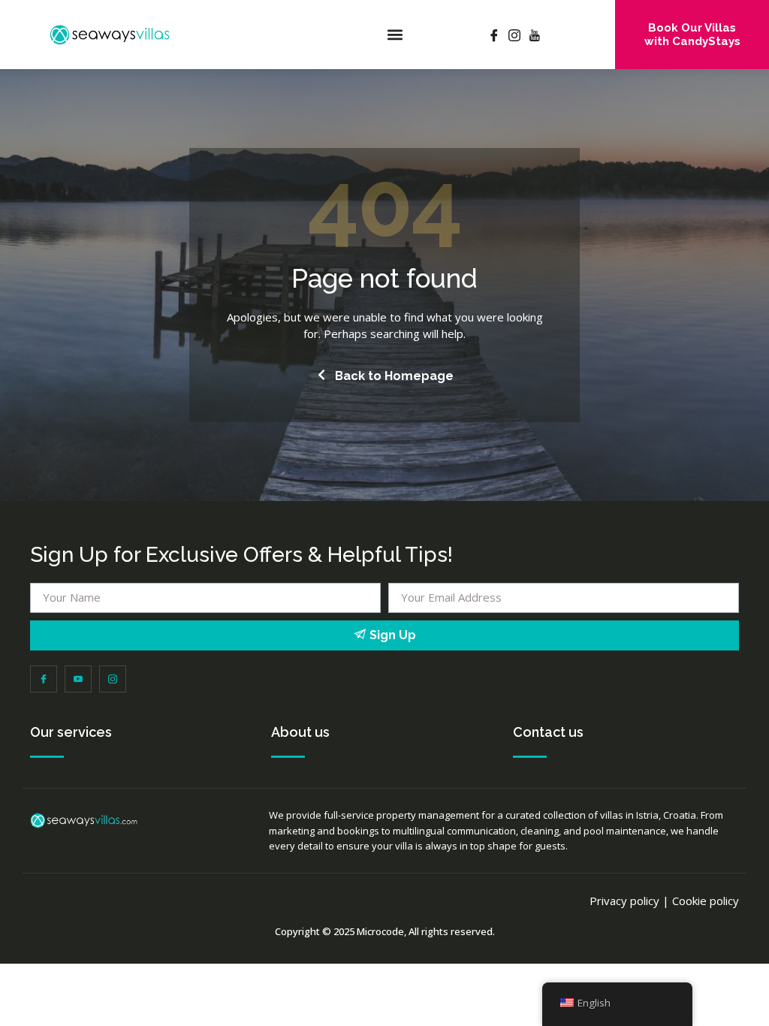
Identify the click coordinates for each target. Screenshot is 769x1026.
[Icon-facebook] (43, 679)
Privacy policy (624, 900)
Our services (71, 732)
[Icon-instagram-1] (112, 679)
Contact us (548, 732)
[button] (395, 35)
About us (300, 732)
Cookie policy (705, 900)
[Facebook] (494, 34)
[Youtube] (534, 34)
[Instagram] (514, 34)
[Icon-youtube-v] (78, 679)
